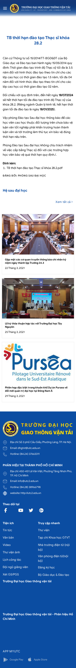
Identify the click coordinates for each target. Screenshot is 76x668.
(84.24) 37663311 (29, 454)
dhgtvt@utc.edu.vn (29, 448)
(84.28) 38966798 (30, 487)
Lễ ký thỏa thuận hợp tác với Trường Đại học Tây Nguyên (33, 325)
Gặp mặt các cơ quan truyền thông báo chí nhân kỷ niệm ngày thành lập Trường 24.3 (35, 261)
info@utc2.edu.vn (28, 481)
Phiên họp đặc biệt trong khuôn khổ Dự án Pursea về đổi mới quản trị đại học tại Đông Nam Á (36, 389)
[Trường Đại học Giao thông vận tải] (40, 8)
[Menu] (5, 8)
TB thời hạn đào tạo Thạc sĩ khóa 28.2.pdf (35, 168)
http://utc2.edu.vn (31, 493)
